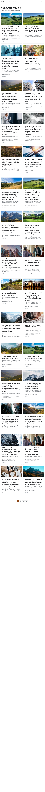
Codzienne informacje (8, 2)
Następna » (25, 501)
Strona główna (41, 1)
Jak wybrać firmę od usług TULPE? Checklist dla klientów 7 (33, 326)
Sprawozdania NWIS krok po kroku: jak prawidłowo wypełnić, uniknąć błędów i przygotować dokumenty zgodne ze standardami (33, 451)
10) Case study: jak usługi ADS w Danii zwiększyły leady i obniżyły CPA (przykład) (11, 293)
